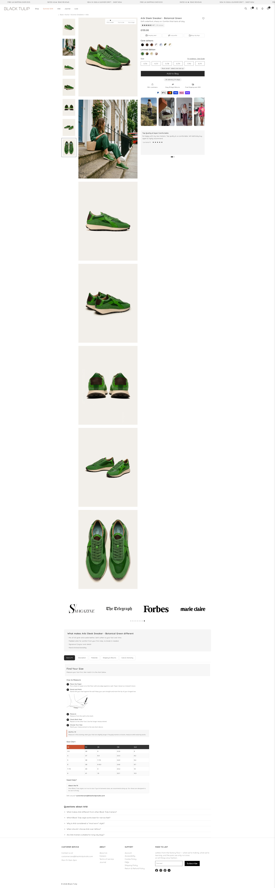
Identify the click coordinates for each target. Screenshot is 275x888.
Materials (94, 658)
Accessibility (130, 856)
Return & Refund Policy (135, 868)
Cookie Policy (130, 859)
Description (82, 658)
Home (67, 15)
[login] (257, 8)
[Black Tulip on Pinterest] (165, 870)
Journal (103, 862)
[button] (262, 8)
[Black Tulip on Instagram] (160, 870)
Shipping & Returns (109, 658)
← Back (61, 15)
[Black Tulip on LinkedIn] (169, 870)
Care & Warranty (127, 658)
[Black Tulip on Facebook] (156, 870)
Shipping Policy (131, 865)
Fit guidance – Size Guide (196, 59)
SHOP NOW (86, 2)
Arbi (87, 15)
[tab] (172, 156)
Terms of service (107, 859)
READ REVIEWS (32, 2)
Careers (103, 856)
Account (128, 853)
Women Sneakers (77, 15)
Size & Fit (69, 658)
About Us (103, 853)
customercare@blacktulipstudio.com (90, 796)
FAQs (127, 862)
